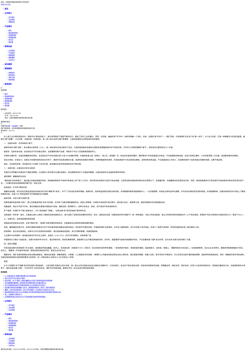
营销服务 (8, 68)
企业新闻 (11, 50)
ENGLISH (7, 4)
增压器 (10, 42)
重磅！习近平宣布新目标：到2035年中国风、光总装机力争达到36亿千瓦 (29, 290)
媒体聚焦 (11, 55)
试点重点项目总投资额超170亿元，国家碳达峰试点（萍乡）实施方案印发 (30, 287)
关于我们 (11, 17)
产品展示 (8, 26)
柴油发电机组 (13, 33)
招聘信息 (11, 22)
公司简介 (8, 13)
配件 (10, 30)
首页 (6, 9)
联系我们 (8, 84)
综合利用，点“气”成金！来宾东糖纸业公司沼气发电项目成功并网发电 (28, 280)
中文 (2, 4)
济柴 (8, 126)
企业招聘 (11, 307)
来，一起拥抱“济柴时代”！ (14, 294)
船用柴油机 (12, 37)
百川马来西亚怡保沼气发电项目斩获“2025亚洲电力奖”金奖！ (25, 285)
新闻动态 (8, 46)
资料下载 (11, 77)
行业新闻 (11, 53)
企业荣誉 (11, 19)
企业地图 (11, 310)
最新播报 (11, 57)
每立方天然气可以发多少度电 (15, 278)
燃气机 (10, 40)
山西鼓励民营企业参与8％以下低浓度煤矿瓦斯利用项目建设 (25, 297)
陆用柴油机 (12, 35)
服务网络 (11, 79)
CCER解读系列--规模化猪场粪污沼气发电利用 (20, 276)
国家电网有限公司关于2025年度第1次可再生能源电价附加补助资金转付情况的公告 (33, 292)
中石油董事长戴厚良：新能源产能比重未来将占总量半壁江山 (25, 283)
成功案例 (8, 64)
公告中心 (11, 60)
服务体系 (11, 75)
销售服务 (11, 72)
